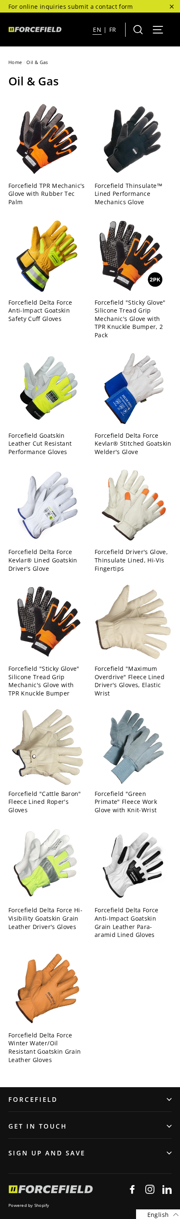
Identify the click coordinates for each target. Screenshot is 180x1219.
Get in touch (37, 1126)
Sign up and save (46, 1153)
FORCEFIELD (33, 1099)
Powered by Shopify (28, 1205)
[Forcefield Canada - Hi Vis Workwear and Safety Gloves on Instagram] (149, 1189)
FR (112, 29)
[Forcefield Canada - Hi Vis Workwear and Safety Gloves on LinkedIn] (167, 1189)
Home (15, 62)
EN (97, 29)
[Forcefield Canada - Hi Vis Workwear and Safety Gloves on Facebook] (132, 1189)
